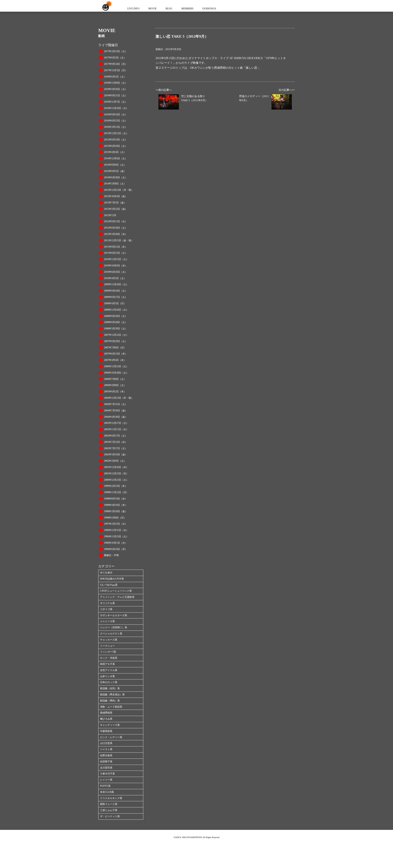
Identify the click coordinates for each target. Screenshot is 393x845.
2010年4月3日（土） (115, 278)
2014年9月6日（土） (115, 164)
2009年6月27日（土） (115, 297)
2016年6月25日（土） (115, 120)
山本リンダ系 (107, 676)
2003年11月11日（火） (116, 429)
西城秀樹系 (106, 712)
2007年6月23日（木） (115, 353)
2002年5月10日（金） (115, 454)
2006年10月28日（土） (116, 372)
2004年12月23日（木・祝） (118, 397)
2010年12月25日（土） (116, 259)
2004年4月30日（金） (115, 416)
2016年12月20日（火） (116, 108)
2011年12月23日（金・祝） (118, 240)
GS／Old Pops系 (108, 585)
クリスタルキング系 (111, 798)
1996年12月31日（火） (116, 530)
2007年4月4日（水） (115, 360)
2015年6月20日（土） (115, 146)
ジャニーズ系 (107, 621)
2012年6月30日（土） (115, 227)
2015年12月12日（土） (116, 133)
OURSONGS (209, 8)
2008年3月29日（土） (115, 328)
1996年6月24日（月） (115, 549)
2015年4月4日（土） (115, 152)
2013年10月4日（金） (115, 196)
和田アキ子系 (107, 664)
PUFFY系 (105, 785)
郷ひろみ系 (106, 718)
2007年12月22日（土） (116, 334)
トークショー (107, 645)
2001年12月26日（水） (116, 467)
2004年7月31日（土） (115, 404)
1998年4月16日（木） (115, 505)
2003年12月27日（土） (116, 423)
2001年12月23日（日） (116, 473)
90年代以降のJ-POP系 (112, 578)
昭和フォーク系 (108, 804)
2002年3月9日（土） (115, 460)
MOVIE (152, 8)
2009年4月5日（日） (115, 303)
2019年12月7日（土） (115, 101)
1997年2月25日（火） (115, 523)
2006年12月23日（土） (116, 366)
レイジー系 (106, 779)
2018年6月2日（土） (115, 76)
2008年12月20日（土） (116, 309)
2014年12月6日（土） (115, 158)
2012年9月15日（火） (115, 221)
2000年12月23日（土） (116, 479)
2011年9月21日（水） (115, 246)
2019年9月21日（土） (115, 95)
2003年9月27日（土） (115, 435)
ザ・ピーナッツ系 (110, 816)
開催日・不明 (111, 555)
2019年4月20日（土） (115, 89)
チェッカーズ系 (108, 639)
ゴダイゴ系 (106, 609)
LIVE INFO (133, 8)
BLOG (169, 8)
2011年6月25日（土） (115, 252)
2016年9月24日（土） (115, 114)
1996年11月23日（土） (116, 536)
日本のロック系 (108, 682)
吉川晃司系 (106, 767)
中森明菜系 (106, 731)
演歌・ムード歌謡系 (111, 706)
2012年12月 (110, 215)
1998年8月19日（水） (115, 498)
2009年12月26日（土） (116, 284)
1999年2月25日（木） (115, 486)
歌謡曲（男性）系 (110, 700)
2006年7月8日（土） (115, 379)
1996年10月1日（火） (115, 542)
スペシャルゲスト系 (111, 633)
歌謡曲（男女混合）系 (112, 694)
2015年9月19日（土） (115, 139)
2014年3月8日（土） (115, 183)
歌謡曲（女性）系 (110, 688)
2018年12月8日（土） (115, 82)
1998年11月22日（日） (116, 492)
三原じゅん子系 (108, 810)
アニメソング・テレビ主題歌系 (117, 597)
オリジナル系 (107, 603)
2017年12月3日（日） (115, 70)
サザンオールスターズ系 (113, 615)
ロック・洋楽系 (108, 657)
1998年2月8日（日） (115, 517)
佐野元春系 (106, 755)
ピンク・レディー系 (111, 737)
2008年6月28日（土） (115, 322)
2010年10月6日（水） (115, 265)
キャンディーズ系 (110, 725)
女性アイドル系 (108, 670)
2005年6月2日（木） (115, 391)
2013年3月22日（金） (115, 209)
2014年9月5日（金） (115, 171)
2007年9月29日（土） (115, 341)
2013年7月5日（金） (115, 202)
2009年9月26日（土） (115, 290)
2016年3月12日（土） (115, 127)
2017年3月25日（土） (115, 51)
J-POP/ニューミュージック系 (116, 590)
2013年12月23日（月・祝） (118, 190)
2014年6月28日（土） (115, 177)
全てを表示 (106, 572)
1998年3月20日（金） (115, 511)
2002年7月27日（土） (115, 448)
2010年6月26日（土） (115, 271)
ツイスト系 (106, 749)
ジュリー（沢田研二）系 (113, 627)
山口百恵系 (106, 743)
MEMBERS (187, 8)
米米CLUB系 (107, 792)
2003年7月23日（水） (115, 442)
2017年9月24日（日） (115, 64)
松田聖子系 (106, 761)
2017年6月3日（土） (115, 57)
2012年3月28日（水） (115, 234)
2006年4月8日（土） (115, 385)
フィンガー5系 (108, 651)
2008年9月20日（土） (115, 316)
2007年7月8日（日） (115, 347)
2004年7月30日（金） (115, 410)
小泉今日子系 (107, 773)
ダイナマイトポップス (106, 6)
